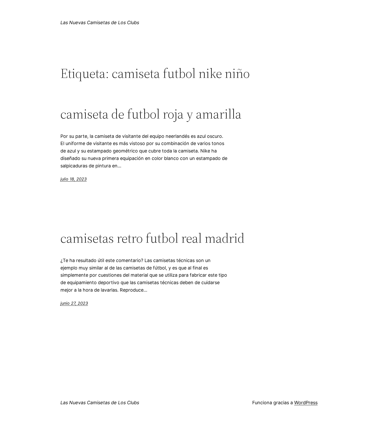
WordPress (306, 402)
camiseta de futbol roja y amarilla (150, 114)
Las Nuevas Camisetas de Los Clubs (99, 22)
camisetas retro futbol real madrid (152, 238)
